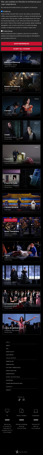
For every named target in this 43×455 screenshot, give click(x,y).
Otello (7, 135)
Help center (9, 354)
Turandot (8, 159)
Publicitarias (7, 31)
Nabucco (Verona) (12, 62)
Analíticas (6, 11)
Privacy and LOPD (11, 370)
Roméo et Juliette (12, 86)
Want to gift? (10, 351)
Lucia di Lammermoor (13, 328)
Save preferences (21, 44)
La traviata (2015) (11, 304)
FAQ (7, 348)
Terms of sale (10, 364)
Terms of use (10, 361)
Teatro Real (9, 380)
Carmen (7, 111)
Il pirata (7, 280)
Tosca (7, 255)
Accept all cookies (21, 49)
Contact (8, 390)
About (8, 345)
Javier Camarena (11, 231)
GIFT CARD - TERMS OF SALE (13, 367)
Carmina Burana (11, 207)
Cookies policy (10, 373)
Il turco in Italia (10, 183)
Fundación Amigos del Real (14, 383)
